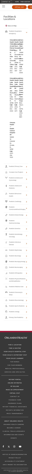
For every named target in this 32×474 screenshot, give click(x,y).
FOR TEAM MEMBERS (14, 365)
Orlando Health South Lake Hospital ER (17, 83)
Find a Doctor (25, 2)
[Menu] (3, 7)
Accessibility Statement (15, 461)
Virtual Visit (19, 7)
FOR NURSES (14, 362)
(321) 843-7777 (11, 71)
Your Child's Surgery (15, 358)
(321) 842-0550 (11, 109)
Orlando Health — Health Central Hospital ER (12, 129)
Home (17, 2)
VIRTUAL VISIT (15, 393)
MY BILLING (15, 386)
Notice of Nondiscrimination (15, 454)
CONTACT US (15, 396)
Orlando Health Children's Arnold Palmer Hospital (13, 45)
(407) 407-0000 (21, 71)
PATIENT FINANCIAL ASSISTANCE (15, 406)
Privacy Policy (15, 458)
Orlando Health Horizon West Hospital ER (22, 45)
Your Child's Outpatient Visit (15, 355)
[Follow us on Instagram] (14, 446)
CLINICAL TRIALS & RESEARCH (14, 431)
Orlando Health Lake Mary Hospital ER (12, 83)
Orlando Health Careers (14, 424)
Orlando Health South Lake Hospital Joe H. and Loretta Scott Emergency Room (23, 86)
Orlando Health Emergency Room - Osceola (18, 44)
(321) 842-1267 (15, 69)
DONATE (14, 438)
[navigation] (16, 2)
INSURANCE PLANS (15, 403)
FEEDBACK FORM (15, 400)
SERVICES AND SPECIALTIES (15, 372)
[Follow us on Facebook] (3, 446)
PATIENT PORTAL (15, 379)
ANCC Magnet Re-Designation (15, 464)
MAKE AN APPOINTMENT (15, 389)
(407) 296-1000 (11, 155)
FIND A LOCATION (15, 345)
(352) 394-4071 (16, 109)
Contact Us (6, 2)
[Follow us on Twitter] (9, 447)
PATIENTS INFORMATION (15, 410)
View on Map (11, 26)
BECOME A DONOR (14, 428)
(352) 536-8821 (20, 115)
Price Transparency (15, 413)
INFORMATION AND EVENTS (14, 434)
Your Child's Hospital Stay (15, 351)
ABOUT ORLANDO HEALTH (13, 421)
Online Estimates (15, 383)
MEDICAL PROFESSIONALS (14, 368)
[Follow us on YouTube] (20, 446)
